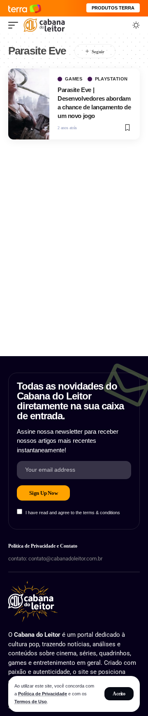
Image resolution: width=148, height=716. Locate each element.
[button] (119, 693)
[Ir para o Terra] (24, 8)
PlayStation (111, 79)
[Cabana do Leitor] (44, 25)
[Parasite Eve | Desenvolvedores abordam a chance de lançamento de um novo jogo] (28, 104)
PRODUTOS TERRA (113, 7)
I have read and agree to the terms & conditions (72, 512)
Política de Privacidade (42, 693)
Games (74, 79)
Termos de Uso (30, 701)
